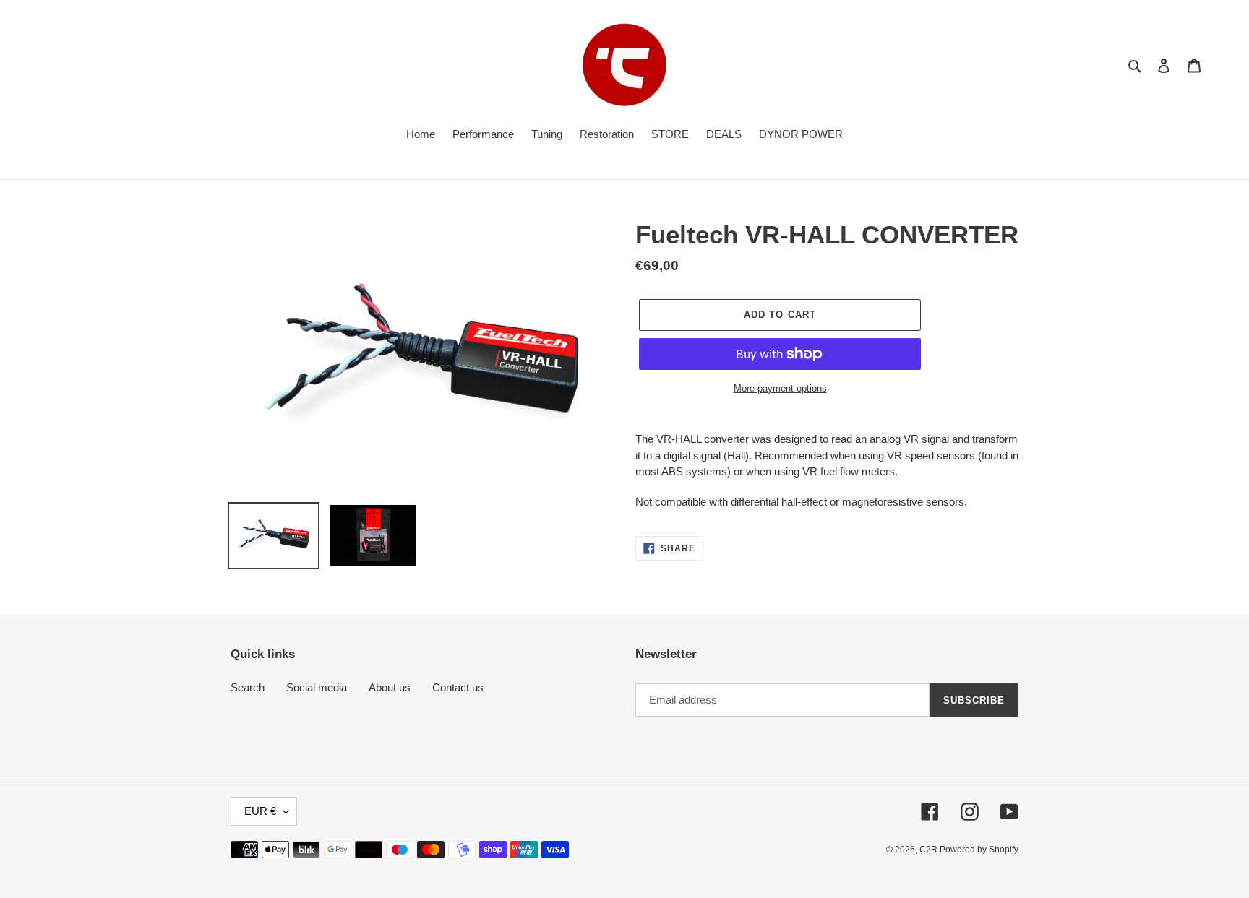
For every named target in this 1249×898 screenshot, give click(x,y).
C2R (929, 850)
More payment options (780, 388)
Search (248, 687)
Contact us (458, 687)
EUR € (260, 811)
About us (390, 687)
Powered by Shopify (979, 850)
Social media (316, 687)
